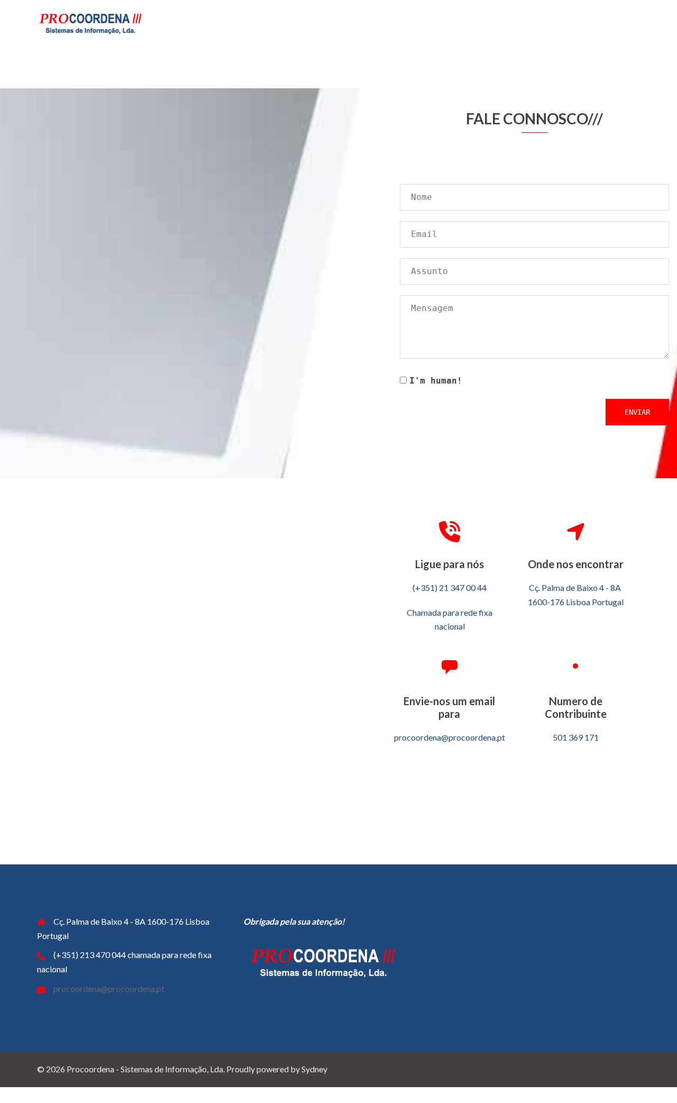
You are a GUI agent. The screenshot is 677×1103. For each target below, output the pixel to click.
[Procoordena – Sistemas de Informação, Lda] (90, 22)
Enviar (637, 412)
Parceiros (552, 23)
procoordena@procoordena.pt (108, 988)
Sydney (314, 1069)
